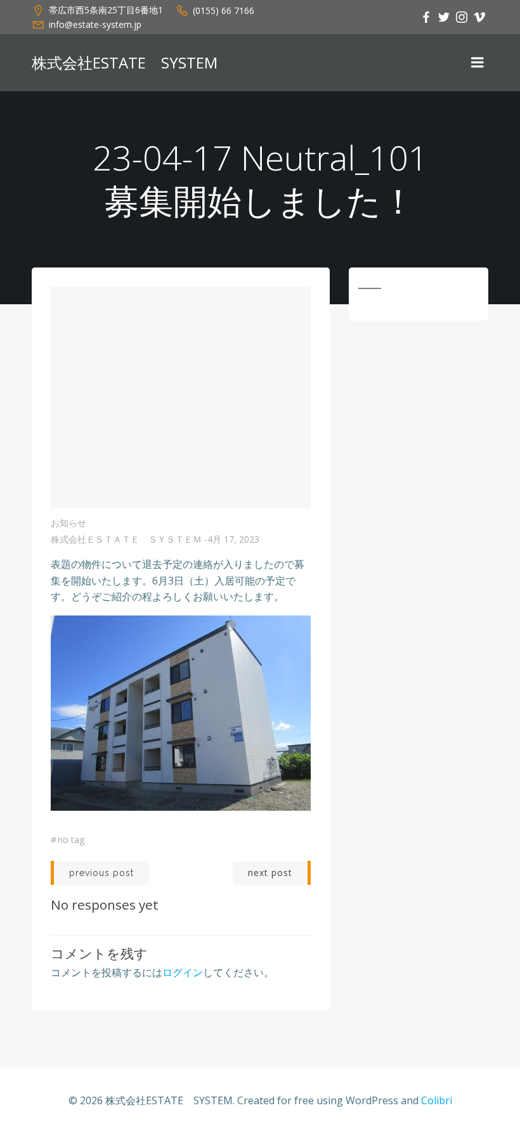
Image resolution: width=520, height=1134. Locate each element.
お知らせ (68, 523)
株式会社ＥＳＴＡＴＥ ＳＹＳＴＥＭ (126, 539)
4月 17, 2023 (233, 539)
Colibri (436, 1100)
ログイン (182, 972)
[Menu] (477, 63)
